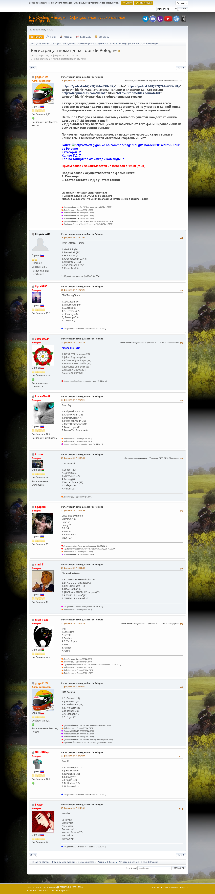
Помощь (155, 887)
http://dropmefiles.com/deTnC (84, 93)
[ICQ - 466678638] (33, 118)
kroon (39, 454)
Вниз (32, 67)
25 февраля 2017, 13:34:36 (73, 290)
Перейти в (131, 867)
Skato (39, 804)
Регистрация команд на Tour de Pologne (82, 76)
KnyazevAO (42, 234)
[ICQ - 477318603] (33, 783)
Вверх (33, 854)
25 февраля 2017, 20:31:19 (73, 342)
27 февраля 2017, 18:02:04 (73, 510)
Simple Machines (50, 887)
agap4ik (40, 507)
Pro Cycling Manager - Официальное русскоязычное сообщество (77, 19)
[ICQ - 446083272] (33, 379)
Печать (181, 67)
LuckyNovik (43, 396)
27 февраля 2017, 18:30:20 (73, 568)
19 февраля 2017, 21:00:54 (73, 80)
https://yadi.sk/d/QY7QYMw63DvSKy (88, 86)
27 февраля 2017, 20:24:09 (73, 755)
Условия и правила (169, 887)
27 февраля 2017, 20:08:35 (73, 686)
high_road (42, 619)
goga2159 (41, 77)
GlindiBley (42, 752)
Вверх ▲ (184, 887)
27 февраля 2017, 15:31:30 (73, 458)
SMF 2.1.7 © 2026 (34, 887)
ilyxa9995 (41, 286)
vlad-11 (40, 564)
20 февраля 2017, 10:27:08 (73, 237)
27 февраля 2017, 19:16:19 (73, 623)
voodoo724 (42, 338)
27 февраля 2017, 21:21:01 (73, 808)
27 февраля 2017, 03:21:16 (73, 399)
